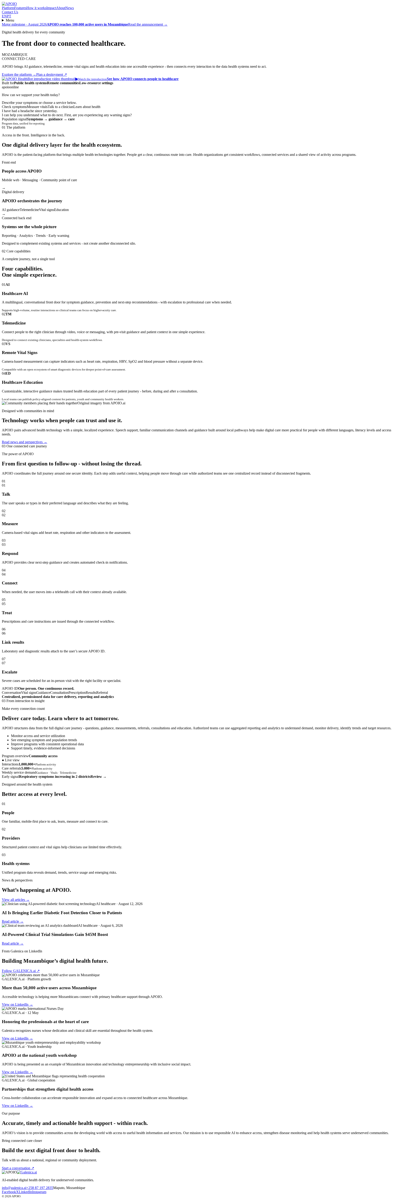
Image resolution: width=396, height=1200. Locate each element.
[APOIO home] (9, 4)
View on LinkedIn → (17, 1004)
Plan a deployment (51, 74)
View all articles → (16, 900)
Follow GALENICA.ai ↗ (21, 971)
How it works (36, 8)
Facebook (9, 1192)
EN (4, 16)
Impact (51, 8)
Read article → (13, 921)
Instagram (39, 1192)
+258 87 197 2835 (39, 1188)
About (60, 8)
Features (20, 8)
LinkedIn (25, 1192)
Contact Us (10, 12)
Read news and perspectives (24, 442)
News (69, 8)
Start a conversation (18, 1168)
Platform (8, 8)
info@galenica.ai (14, 1188)
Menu (10, 20)
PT (9, 16)
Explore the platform (19, 74)
